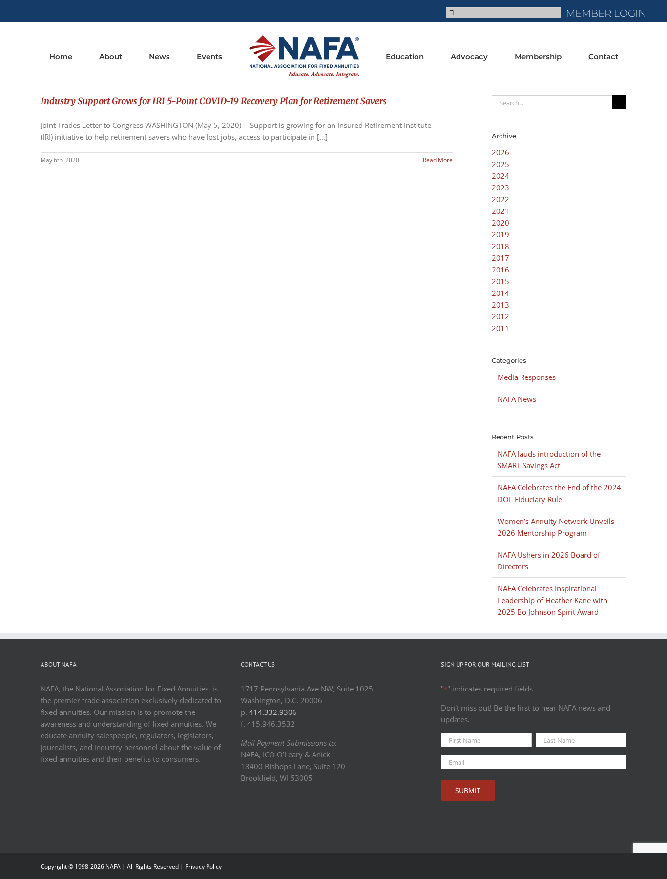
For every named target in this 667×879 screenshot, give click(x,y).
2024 (500, 176)
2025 (500, 164)
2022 (500, 199)
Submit (467, 790)
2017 (500, 258)
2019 (500, 234)
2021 (500, 211)
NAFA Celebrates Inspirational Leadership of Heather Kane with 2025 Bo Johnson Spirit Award (552, 600)
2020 (500, 223)
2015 (500, 281)
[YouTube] (275, 813)
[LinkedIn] (290, 813)
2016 (500, 269)
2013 (500, 305)
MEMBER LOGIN (606, 13)
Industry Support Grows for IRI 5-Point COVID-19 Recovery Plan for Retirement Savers (214, 100)
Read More (438, 160)
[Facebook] (245, 813)
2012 (500, 316)
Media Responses (527, 377)
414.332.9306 (273, 712)
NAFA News (517, 399)
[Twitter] (260, 813)
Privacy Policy (203, 866)
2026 (500, 152)
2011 (500, 328)
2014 (500, 293)
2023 (500, 187)
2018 (500, 246)
